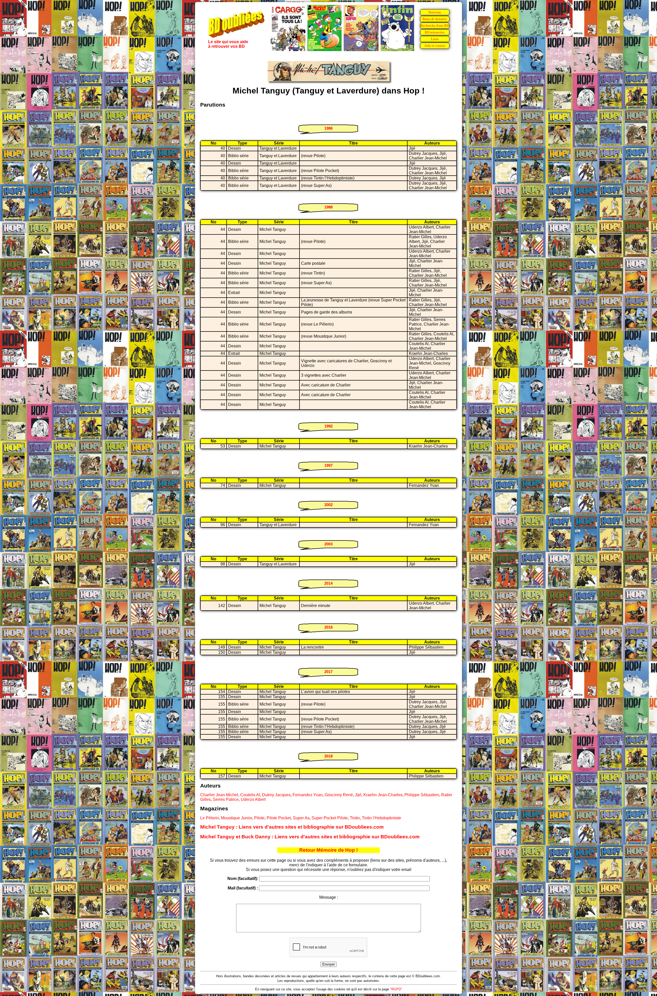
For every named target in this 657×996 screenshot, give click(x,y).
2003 (328, 544)
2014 (328, 583)
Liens (435, 39)
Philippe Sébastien (421, 795)
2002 (328, 504)
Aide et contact (434, 46)
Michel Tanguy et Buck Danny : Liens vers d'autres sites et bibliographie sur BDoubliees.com (310, 836)
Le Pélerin (209, 818)
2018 (328, 756)
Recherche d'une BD (435, 25)
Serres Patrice (226, 799)
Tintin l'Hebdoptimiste (381, 818)
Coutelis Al (250, 795)
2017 (328, 671)
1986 (328, 128)
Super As (301, 818)
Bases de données (434, 19)
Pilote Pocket (279, 818)
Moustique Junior (236, 818)
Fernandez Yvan (308, 795)
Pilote (259, 818)
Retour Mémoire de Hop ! (328, 850)
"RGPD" (396, 989)
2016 (328, 627)
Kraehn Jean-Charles (382, 795)
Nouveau (434, 12)
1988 (328, 207)
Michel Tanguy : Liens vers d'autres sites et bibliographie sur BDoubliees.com (292, 827)
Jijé (358, 795)
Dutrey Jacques (276, 795)
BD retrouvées (435, 32)
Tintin (355, 818)
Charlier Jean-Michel (219, 795)
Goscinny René (339, 795)
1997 (328, 465)
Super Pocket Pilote (330, 818)
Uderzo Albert (253, 799)
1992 (328, 426)
